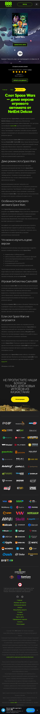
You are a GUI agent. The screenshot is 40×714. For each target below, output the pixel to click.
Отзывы (19, 612)
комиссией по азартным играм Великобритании (19, 657)
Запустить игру (20, 44)
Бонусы (20, 607)
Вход (25, 4)
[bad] (14, 72)
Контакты (20, 614)
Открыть (31, 710)
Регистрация (20, 399)
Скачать (20, 622)
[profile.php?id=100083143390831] (17, 596)
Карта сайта (20, 617)
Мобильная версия (20, 605)
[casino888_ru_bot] (22, 596)
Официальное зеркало (20, 619)
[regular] (20, 72)
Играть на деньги (20, 80)
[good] (22, 72)
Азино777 (4, 361)
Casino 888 (13, 126)
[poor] (17, 72)
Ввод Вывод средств (20, 610)
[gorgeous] (25, 72)
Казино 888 (14, 702)
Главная (4, 89)
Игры (11, 89)
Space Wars (20, 89)
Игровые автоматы (20, 602)
